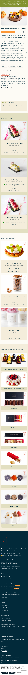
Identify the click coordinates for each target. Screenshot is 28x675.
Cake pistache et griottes (14, 180)
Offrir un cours (5, 641)
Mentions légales (6, 655)
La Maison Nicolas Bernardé (9, 559)
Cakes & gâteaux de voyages (14, 181)
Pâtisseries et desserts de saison (14, 265)
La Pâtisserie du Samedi (10, 586)
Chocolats (4, 597)
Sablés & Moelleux (6, 607)
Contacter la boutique (7, 88)
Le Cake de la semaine (10, 589)
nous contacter (13, 78)
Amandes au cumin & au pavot (14, 297)
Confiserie (4, 600)
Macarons (4, 605)
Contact (3, 574)
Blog (2, 648)
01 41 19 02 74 (6, 576)
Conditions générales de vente (10, 657)
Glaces (14, 332)
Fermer (21, 5)
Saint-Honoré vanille (14, 263)
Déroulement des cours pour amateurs (12, 639)
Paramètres (19, 672)
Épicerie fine (4, 610)
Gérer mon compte (6, 620)
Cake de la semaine (14, 145)
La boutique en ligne (7, 583)
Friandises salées (14, 298)
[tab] (4, 102)
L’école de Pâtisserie (7, 634)
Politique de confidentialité (9, 660)
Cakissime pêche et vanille (14, 143)
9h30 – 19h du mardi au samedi (11, 566)
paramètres (23, 670)
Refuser (11, 672)
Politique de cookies (7, 663)
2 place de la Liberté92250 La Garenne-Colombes (9, 562)
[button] (24, 8)
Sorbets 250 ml (14, 330)
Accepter (5, 672)
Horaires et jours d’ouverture (9, 568)
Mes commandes (6, 618)
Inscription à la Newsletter (8, 579)
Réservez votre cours (7, 636)
